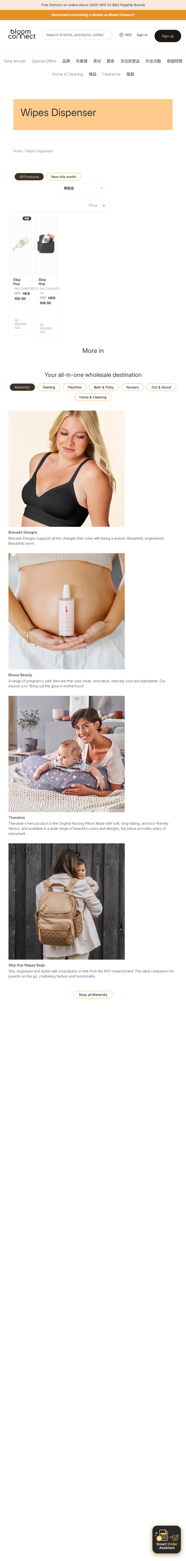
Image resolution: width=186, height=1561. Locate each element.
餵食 (111, 61)
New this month (63, 177)
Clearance (111, 74)
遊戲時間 (174, 61)
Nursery (132, 387)
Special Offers (44, 61)
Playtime (74, 387)
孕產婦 (81, 61)
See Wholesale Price (20, 323)
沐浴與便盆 (130, 61)
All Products (29, 177)
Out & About (161, 387)
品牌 (66, 61)
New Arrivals (15, 61)
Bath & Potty (104, 387)
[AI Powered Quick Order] (166, 1539)
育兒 (97, 61)
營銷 (130, 74)
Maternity (22, 387)
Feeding (49, 387)
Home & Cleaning (67, 74)
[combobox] (77, 35)
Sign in (142, 35)
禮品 (92, 74)
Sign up (168, 36)
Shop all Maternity (93, 995)
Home (18, 151)
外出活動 (153, 61)
